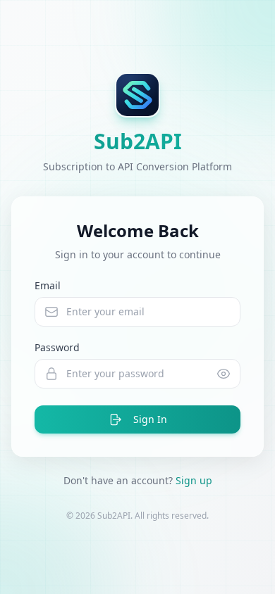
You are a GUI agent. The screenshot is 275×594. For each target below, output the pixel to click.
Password (57, 347)
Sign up (194, 480)
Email (48, 285)
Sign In (150, 419)
